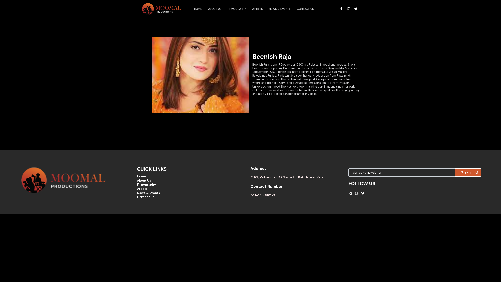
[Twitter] (356, 9)
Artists (257, 9)
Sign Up (467, 172)
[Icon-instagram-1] (357, 193)
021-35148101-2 (262, 195)
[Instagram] (348, 9)
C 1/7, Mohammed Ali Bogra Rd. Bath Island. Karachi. (289, 177)
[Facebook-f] (341, 9)
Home (198, 9)
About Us (144, 180)
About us (214, 9)
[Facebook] (350, 193)
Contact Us (305, 9)
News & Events (280, 9)
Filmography (237, 9)
